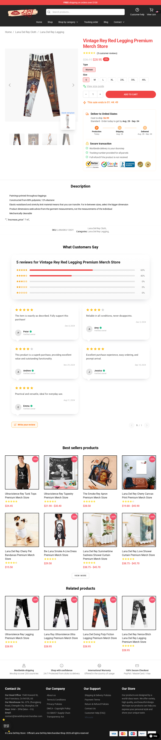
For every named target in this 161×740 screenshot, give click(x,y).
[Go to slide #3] (49, 139)
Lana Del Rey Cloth (25, 32)
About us (51, 695)
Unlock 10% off (6, 726)
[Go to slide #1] (17, 139)
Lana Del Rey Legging (52, 32)
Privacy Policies (54, 704)
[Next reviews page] (147, 425)
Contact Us (90, 708)
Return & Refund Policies (97, 704)
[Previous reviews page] (131, 425)
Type (85, 64)
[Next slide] (73, 85)
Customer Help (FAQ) (95, 713)
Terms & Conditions (56, 699)
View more (81, 576)
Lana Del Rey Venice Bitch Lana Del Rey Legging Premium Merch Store (136, 638)
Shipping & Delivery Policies (98, 695)
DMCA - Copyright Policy (58, 708)
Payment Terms (92, 699)
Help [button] (155, 736)
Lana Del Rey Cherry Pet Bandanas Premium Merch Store (20, 555)
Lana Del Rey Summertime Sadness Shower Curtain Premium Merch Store (98, 555)
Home (8, 32)
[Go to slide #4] (66, 139)
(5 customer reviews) (107, 53)
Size (85, 74)
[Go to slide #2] (33, 139)
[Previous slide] (10, 85)
